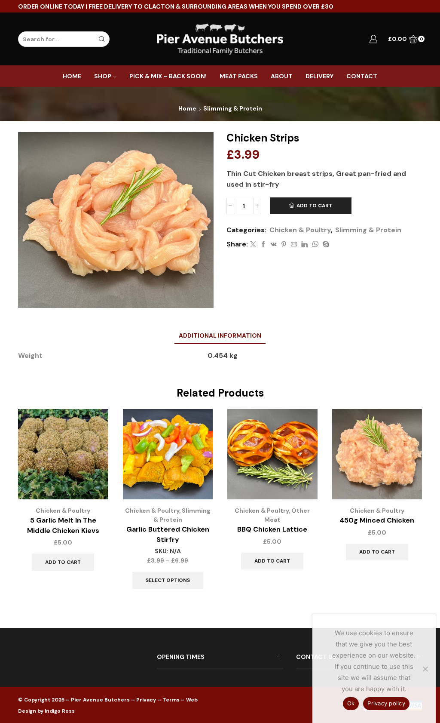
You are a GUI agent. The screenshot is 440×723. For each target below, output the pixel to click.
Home (72, 76)
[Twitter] (253, 245)
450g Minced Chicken (376, 520)
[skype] (325, 245)
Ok (351, 703)
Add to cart (314, 205)
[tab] (220, 335)
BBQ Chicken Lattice (272, 529)
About (282, 76)
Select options (168, 580)
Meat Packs (239, 76)
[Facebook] (263, 245)
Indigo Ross (60, 711)
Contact (361, 76)
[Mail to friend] (294, 245)
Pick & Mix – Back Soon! (168, 76)
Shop (102, 76)
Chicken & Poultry (300, 229)
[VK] (274, 245)
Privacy (146, 699)
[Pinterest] (284, 245)
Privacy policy (386, 703)
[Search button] (102, 39)
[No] (425, 669)
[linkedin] (304, 245)
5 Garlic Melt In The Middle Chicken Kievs (63, 525)
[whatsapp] (315, 245)
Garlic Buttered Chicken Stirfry (167, 534)
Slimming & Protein (232, 108)
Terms (171, 699)
